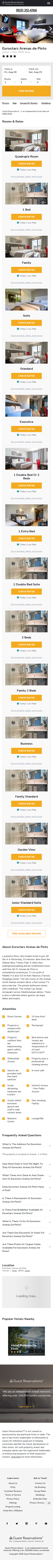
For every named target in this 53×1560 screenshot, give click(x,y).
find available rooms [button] (26, 933)
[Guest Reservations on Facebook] (7, 1523)
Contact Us (40, 1483)
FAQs (12, 1487)
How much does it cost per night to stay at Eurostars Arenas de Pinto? (22, 1165)
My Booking (40, 1487)
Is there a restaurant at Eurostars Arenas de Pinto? (22, 1200)
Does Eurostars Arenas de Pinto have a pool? (23, 1188)
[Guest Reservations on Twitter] (17, 1523)
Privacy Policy (13, 1498)
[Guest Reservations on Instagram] (26, 1523)
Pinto (14, 1270)
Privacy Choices (37, 1502)
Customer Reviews (13, 1491)
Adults (24, 79)
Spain (27, 1270)
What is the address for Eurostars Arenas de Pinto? (21, 1146)
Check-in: (8, 69)
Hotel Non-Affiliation (13, 1510)
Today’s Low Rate (28, 169)
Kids (39, 79)
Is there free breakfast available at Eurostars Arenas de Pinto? (22, 1211)
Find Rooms (26, 91)
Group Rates (40, 1491)
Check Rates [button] (26, 163)
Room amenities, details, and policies (26, 176)
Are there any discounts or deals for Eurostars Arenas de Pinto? (23, 1234)
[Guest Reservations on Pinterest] (36, 1523)
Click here (16, 1456)
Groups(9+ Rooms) (29, 103)
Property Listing (13, 1506)
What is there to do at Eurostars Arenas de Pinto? (21, 1223)
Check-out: (34, 69)
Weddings (46, 103)
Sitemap (13, 1502)
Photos (5, 103)
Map (15, 103)
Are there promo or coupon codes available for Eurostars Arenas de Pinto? (21, 1248)
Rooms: (7, 79)
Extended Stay (40, 1498)
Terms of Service (13, 1495)
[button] (3, 28)
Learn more (7, 113)
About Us (13, 1483)
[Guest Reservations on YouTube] (46, 1523)
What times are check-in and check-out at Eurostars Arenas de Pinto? (23, 1177)
